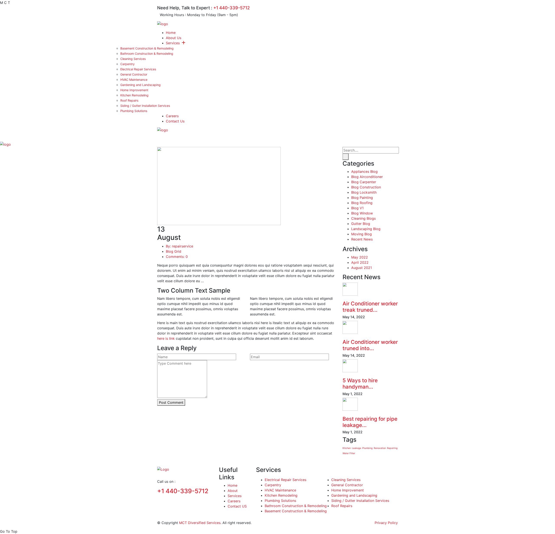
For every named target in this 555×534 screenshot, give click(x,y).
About (233, 490)
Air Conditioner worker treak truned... (370, 307)
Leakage (356, 448)
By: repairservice (179, 246)
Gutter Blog (360, 224)
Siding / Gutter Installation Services (145, 105)
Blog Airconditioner (367, 177)
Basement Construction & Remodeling (147, 48)
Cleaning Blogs (363, 218)
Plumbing (367, 448)
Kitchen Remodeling (134, 95)
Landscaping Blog (365, 229)
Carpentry (127, 64)
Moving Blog (361, 234)
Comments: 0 (177, 256)
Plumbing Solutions (133, 111)
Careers (172, 116)
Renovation (380, 448)
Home (171, 32)
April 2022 (360, 262)
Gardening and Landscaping (140, 85)
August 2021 (361, 267)
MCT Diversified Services (199, 523)
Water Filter (349, 453)
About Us (173, 38)
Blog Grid (173, 251)
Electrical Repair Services (138, 69)
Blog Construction (366, 187)
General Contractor (133, 74)
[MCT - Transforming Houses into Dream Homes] (162, 23)
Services (173, 43)
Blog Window (362, 213)
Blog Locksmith (364, 192)
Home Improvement (134, 90)
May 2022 (359, 257)
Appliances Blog (364, 172)
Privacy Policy (386, 523)
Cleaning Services (133, 59)
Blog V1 (357, 208)
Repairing (392, 448)
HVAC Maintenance (133, 79)
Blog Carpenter (363, 182)
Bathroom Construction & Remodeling (146, 53)
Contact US (237, 506)
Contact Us (175, 121)
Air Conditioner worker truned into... (370, 345)
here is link (166, 338)
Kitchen (347, 448)
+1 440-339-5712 (231, 7)
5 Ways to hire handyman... (360, 383)
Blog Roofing (361, 203)
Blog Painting (362, 198)
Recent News (362, 239)
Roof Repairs (129, 100)
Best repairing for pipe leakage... (370, 422)
